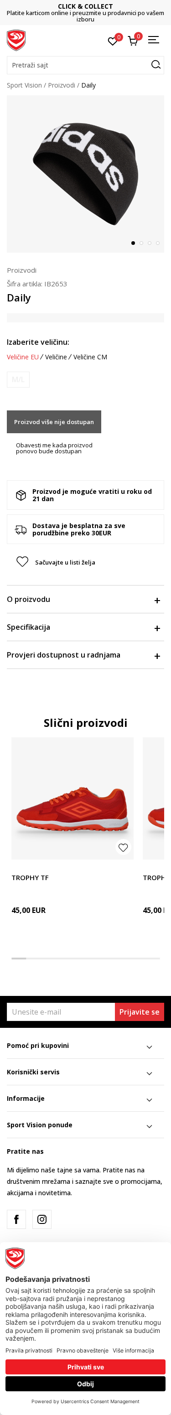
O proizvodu (28, 599)
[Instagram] (42, 1219)
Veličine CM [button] (90, 357)
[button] (85, 65)
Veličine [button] (56, 357)
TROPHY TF (30, 877)
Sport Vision (24, 85)
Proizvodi (61, 85)
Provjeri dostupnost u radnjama (63, 655)
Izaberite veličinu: (38, 342)
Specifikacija (28, 627)
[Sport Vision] (16, 40)
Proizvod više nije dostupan (54, 422)
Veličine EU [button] (23, 357)
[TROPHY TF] (72, 798)
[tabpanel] (85, 174)
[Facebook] (16, 1219)
